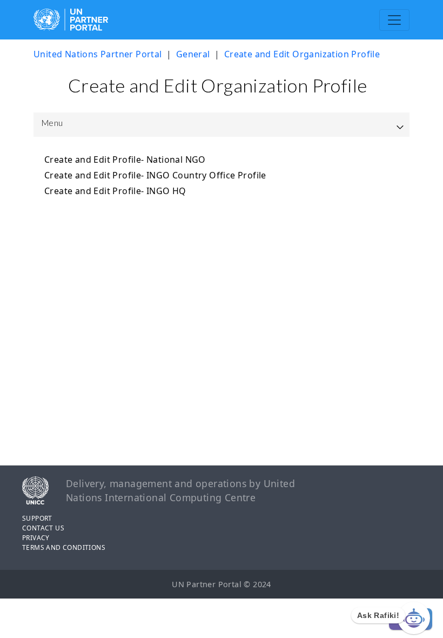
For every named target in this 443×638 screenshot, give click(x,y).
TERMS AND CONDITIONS (63, 547)
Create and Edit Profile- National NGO (125, 159)
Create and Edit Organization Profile (302, 54)
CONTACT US (43, 528)
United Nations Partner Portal (97, 54)
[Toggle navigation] (394, 20)
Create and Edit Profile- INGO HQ (115, 191)
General (193, 54)
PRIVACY (36, 537)
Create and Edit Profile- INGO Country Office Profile (155, 175)
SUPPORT (37, 518)
